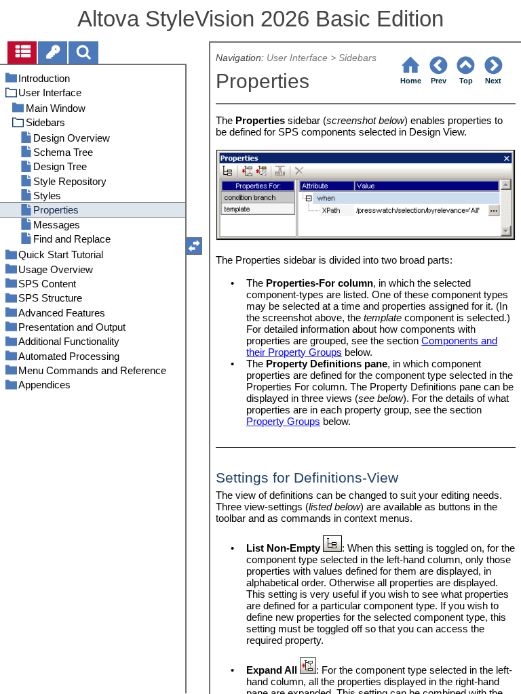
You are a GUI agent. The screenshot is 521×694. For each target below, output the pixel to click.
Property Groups (283, 421)
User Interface (297, 58)
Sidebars (358, 58)
